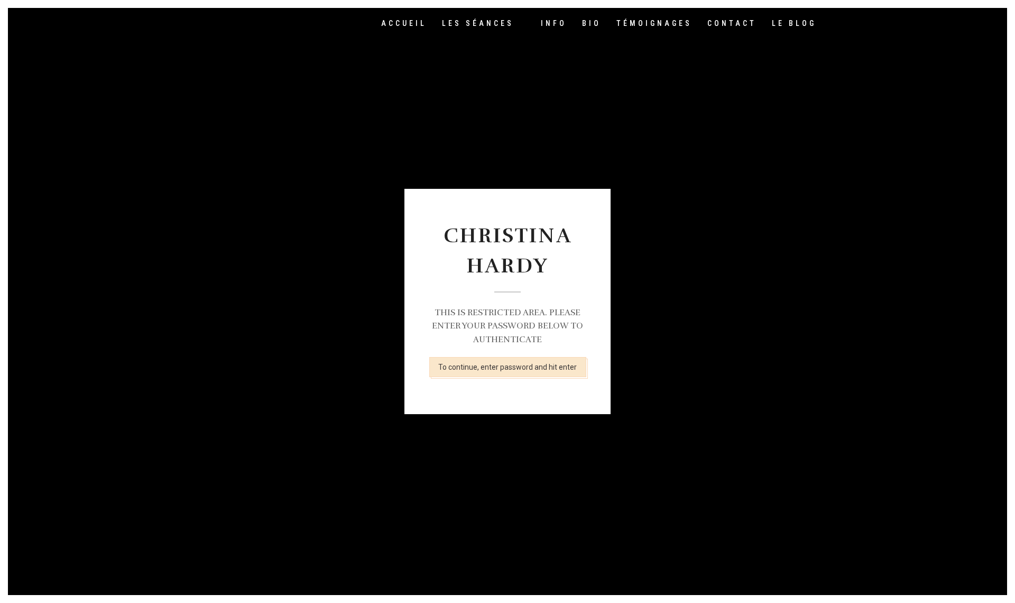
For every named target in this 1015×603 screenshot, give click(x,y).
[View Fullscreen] (834, 24)
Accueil (404, 23)
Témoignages (654, 23)
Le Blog (794, 23)
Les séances (478, 23)
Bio (591, 23)
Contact (731, 23)
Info (554, 23)
